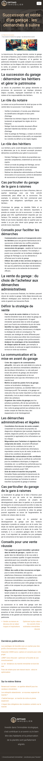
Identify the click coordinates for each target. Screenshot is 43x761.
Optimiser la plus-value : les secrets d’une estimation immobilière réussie (31, 625)
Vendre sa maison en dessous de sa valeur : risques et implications (11, 624)
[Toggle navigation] (39, 3)
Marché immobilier (9, 35)
